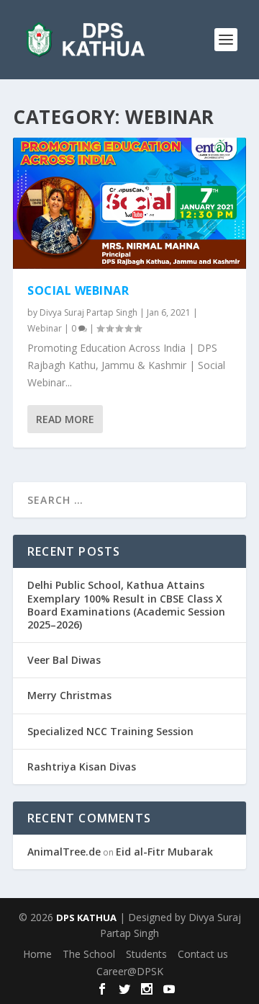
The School (89, 954)
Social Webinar (78, 290)
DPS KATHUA (86, 917)
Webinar (44, 328)
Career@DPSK (129, 971)
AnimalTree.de (64, 851)
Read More (65, 419)
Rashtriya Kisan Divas (81, 766)
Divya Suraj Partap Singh (88, 312)
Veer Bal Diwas (64, 660)
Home (37, 954)
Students (146, 954)
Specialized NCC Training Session (110, 731)
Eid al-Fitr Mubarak (164, 851)
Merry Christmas (69, 695)
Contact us (203, 954)
